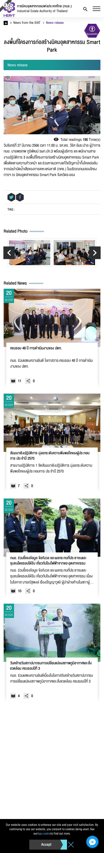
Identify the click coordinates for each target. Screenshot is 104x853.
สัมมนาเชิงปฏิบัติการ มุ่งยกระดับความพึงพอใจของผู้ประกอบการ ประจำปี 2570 (49, 456)
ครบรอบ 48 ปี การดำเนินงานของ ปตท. (36, 349)
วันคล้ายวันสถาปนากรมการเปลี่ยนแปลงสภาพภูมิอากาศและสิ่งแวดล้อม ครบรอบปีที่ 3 (51, 666)
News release (54, 22)
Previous (9, 252)
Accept (46, 844)
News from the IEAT (26, 22)
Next (95, 252)
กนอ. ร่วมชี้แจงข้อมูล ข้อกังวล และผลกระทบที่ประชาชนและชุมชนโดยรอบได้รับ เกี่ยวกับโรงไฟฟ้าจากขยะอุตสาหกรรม (48, 560)
